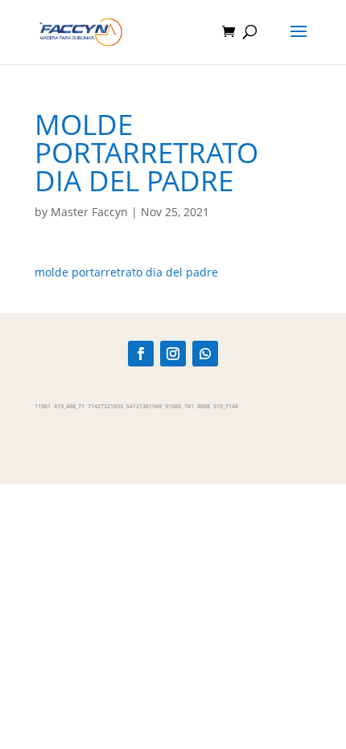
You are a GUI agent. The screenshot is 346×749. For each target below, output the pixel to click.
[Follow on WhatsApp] (205, 353)
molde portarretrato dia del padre (126, 272)
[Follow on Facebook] (141, 353)
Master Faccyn (89, 211)
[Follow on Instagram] (173, 353)
